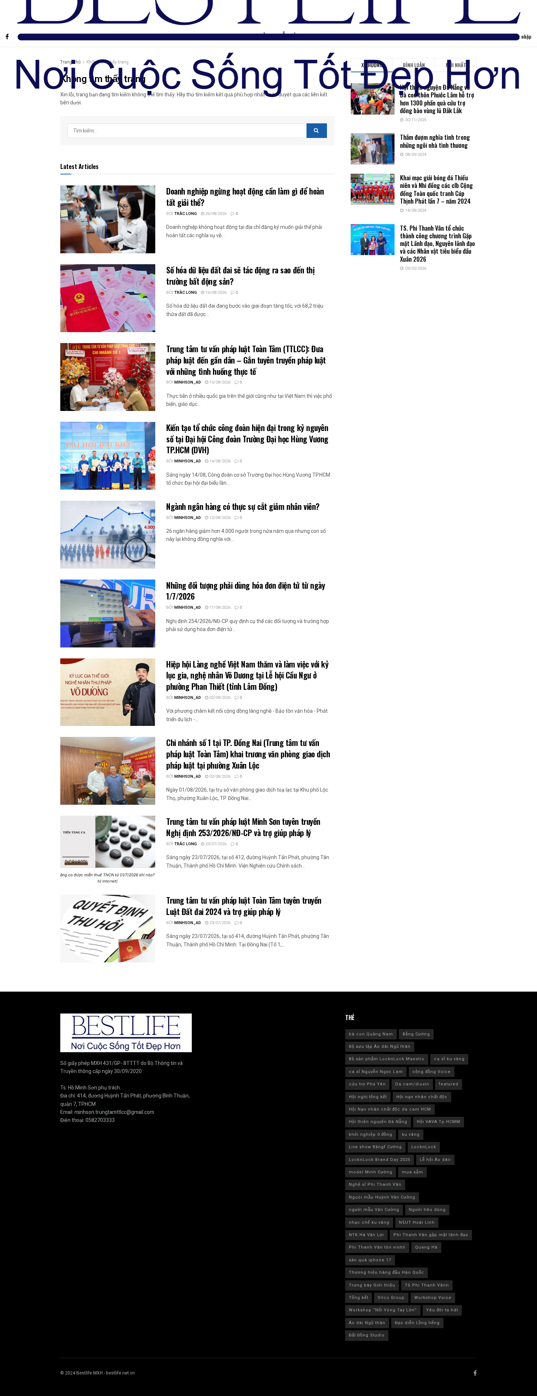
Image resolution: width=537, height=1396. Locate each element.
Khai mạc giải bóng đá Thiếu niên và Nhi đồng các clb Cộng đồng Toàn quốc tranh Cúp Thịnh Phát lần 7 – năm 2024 (436, 189)
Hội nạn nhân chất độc (422, 1097)
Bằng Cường (416, 1034)
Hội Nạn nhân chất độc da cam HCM (390, 1109)
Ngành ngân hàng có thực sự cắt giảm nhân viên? (243, 506)
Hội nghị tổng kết (368, 1097)
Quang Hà (426, 1247)
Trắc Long (185, 214)
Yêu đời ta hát (442, 1310)
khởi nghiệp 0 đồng (370, 1134)
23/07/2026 (215, 844)
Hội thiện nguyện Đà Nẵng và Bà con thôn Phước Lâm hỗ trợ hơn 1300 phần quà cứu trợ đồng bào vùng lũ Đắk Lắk (437, 98)
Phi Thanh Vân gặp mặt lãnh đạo (430, 1235)
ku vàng (411, 1134)
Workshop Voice (433, 1298)
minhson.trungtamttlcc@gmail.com (114, 1112)
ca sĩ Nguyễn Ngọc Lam (376, 1072)
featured (448, 1084)
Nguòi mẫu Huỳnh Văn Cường (382, 1197)
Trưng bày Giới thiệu (372, 1285)
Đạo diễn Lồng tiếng (417, 1323)
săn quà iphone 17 (370, 1260)
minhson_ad (187, 382)
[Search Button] (316, 130)
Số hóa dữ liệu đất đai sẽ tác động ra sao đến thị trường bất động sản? (240, 275)
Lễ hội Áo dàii (435, 1160)
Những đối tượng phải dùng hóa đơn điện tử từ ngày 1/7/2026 (245, 590)
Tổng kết (358, 1298)
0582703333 (100, 1120)
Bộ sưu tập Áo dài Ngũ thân (380, 1046)
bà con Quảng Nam (371, 1034)
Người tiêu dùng (427, 1210)
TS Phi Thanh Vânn (427, 1285)
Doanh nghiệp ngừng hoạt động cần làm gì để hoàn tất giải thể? (245, 196)
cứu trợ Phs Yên (367, 1084)
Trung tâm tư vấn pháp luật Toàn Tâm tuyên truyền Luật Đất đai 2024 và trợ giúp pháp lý (243, 905)
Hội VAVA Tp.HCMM (438, 1122)
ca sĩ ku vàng (449, 1059)
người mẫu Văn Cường (374, 1210)
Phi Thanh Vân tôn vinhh (377, 1247)
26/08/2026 (215, 214)
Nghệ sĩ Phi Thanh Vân (375, 1184)
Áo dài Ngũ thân (367, 1323)
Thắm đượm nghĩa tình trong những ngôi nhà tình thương (435, 140)
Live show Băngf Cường (375, 1147)
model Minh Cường (370, 1172)
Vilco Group (391, 1298)
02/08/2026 (219, 698)
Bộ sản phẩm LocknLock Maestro (386, 1059)
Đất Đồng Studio (367, 1335)
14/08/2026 (219, 461)
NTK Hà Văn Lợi (366, 1235)
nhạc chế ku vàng (369, 1222)
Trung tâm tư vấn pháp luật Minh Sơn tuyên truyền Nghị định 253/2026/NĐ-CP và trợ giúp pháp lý (243, 826)
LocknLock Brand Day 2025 (379, 1160)
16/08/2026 (215, 292)
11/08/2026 (219, 607)
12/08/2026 (219, 518)
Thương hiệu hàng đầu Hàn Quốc (386, 1272)
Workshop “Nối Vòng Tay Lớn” (383, 1310)
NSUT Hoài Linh (417, 1222)
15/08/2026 (219, 382)
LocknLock (423, 1147)
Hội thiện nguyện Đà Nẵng (378, 1122)
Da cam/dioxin (412, 1084)
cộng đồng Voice (431, 1072)
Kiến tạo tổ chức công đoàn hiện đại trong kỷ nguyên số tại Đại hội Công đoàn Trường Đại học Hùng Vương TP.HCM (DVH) (247, 439)
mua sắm (412, 1172)
